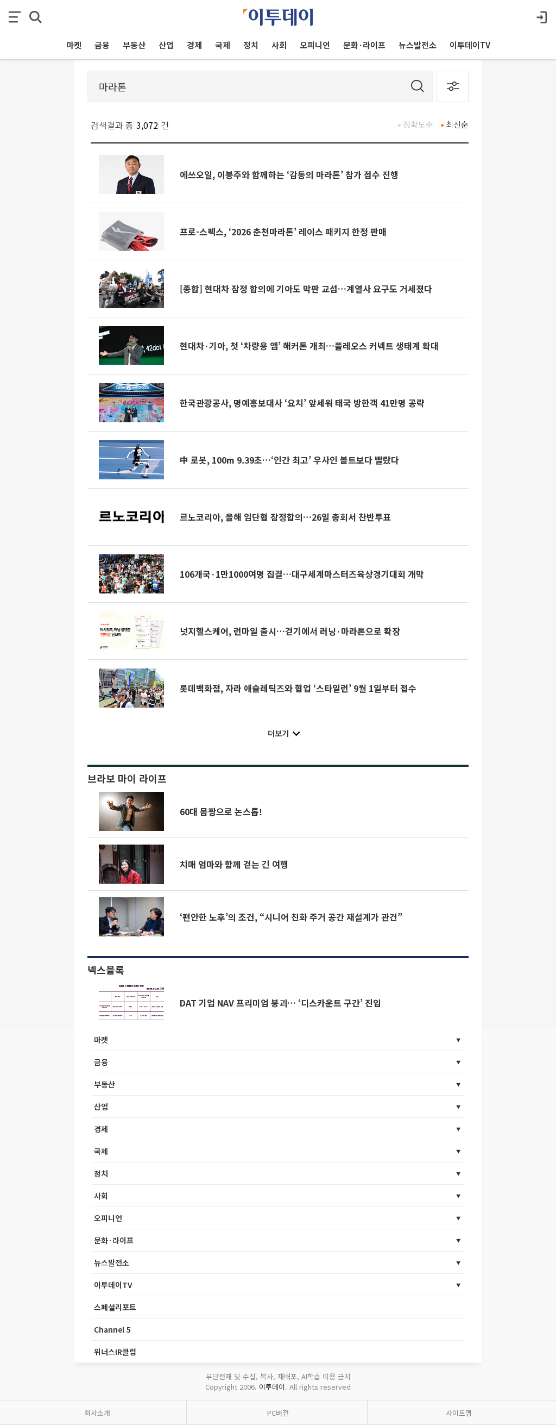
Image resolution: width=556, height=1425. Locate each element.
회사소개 (97, 1413)
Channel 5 (112, 1329)
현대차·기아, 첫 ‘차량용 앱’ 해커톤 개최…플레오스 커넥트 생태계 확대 (309, 345)
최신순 (457, 124)
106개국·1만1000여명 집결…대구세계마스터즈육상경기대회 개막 (302, 573)
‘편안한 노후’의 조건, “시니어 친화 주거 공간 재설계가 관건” (291, 916)
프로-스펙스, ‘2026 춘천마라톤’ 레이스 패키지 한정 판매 (283, 231)
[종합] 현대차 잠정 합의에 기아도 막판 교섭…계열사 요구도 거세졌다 (306, 288)
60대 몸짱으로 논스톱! (221, 811)
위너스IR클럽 (115, 1351)
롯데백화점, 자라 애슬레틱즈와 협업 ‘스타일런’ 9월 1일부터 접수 (298, 688)
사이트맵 (459, 1413)
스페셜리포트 (115, 1307)
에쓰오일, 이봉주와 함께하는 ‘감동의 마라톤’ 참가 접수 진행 (289, 174)
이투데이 (272, 1387)
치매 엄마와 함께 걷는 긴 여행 (234, 864)
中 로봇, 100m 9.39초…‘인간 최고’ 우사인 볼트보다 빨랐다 (289, 459)
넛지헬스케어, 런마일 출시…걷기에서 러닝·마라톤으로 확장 (290, 631)
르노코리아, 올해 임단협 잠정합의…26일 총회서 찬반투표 (285, 516)
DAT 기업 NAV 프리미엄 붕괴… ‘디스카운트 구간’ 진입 (280, 1002)
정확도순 (418, 124)
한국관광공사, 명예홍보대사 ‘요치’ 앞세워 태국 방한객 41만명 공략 (302, 402)
